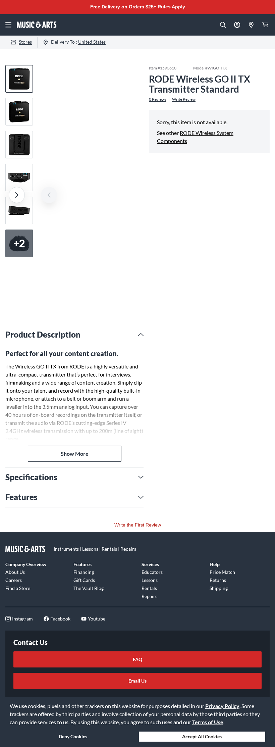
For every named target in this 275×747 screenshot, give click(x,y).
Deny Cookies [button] (73, 736)
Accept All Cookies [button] (202, 736)
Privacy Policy (222, 706)
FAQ (137, 659)
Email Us (137, 681)
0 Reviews (157, 99)
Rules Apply (171, 6)
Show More (75, 453)
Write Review (184, 99)
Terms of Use (207, 722)
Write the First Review (137, 525)
